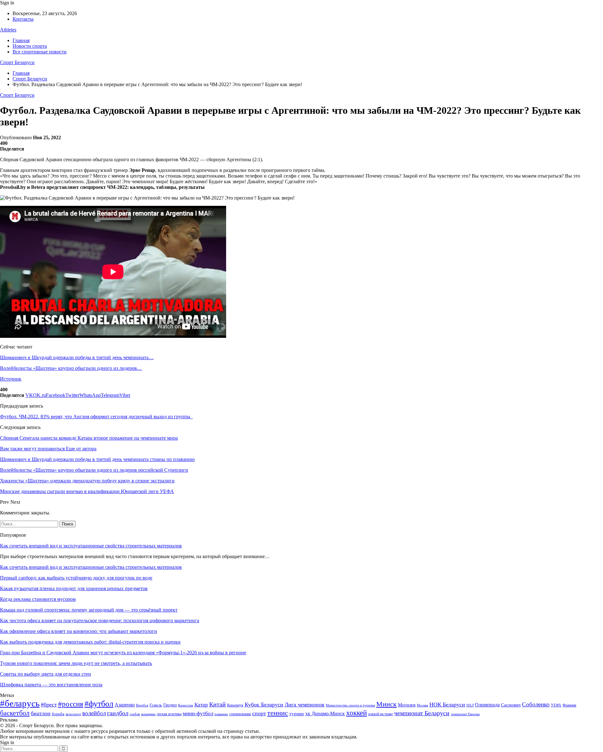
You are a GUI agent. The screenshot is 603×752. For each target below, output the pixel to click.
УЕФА (556, 705)
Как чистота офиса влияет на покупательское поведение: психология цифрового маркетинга (99, 620)
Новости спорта (30, 46)
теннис (277, 713)
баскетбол (15, 713)
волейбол (94, 713)
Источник (10, 378)
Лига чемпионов (304, 704)
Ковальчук (235, 705)
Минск (386, 704)
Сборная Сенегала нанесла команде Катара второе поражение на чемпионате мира (89, 438)
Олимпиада (487, 704)
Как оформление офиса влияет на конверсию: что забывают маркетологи (78, 631)
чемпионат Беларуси (421, 713)
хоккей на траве (380, 714)
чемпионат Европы (465, 714)
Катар (201, 705)
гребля (135, 714)
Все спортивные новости (40, 51)
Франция (569, 705)
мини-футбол (198, 713)
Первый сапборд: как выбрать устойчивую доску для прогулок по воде (76, 577)
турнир (296, 713)
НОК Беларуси (447, 704)
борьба (58, 713)
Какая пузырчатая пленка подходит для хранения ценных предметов (74, 588)
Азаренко (125, 704)
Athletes (8, 29)
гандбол (117, 713)
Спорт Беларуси (17, 62)
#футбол (98, 703)
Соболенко (536, 704)
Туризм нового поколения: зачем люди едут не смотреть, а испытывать (76, 663)
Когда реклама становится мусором (38, 599)
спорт (259, 713)
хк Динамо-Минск (325, 713)
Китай (217, 704)
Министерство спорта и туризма (350, 705)
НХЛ (470, 705)
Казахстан (185, 705)
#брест (49, 704)
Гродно (170, 705)
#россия (70, 704)
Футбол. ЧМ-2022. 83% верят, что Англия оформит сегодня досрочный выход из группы (96, 416)
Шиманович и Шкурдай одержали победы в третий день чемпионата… (77, 357)
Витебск (142, 705)
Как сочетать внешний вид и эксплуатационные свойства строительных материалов (91, 545)
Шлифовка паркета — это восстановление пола (51, 684)
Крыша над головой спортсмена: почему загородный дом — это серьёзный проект (88, 609)
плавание (221, 714)
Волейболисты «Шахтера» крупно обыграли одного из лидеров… (71, 368)
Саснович (511, 704)
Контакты (23, 19)
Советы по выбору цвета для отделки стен (45, 674)
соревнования (240, 714)
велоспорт (73, 714)
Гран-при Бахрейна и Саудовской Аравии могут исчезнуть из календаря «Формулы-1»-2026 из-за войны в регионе (123, 652)
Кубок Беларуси (264, 704)
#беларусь (20, 703)
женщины (148, 714)
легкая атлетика (169, 714)
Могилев (407, 704)
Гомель (155, 705)
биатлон (41, 713)
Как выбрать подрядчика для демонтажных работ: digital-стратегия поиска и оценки (90, 642)
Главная (21, 40)
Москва (422, 705)
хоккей (356, 713)
